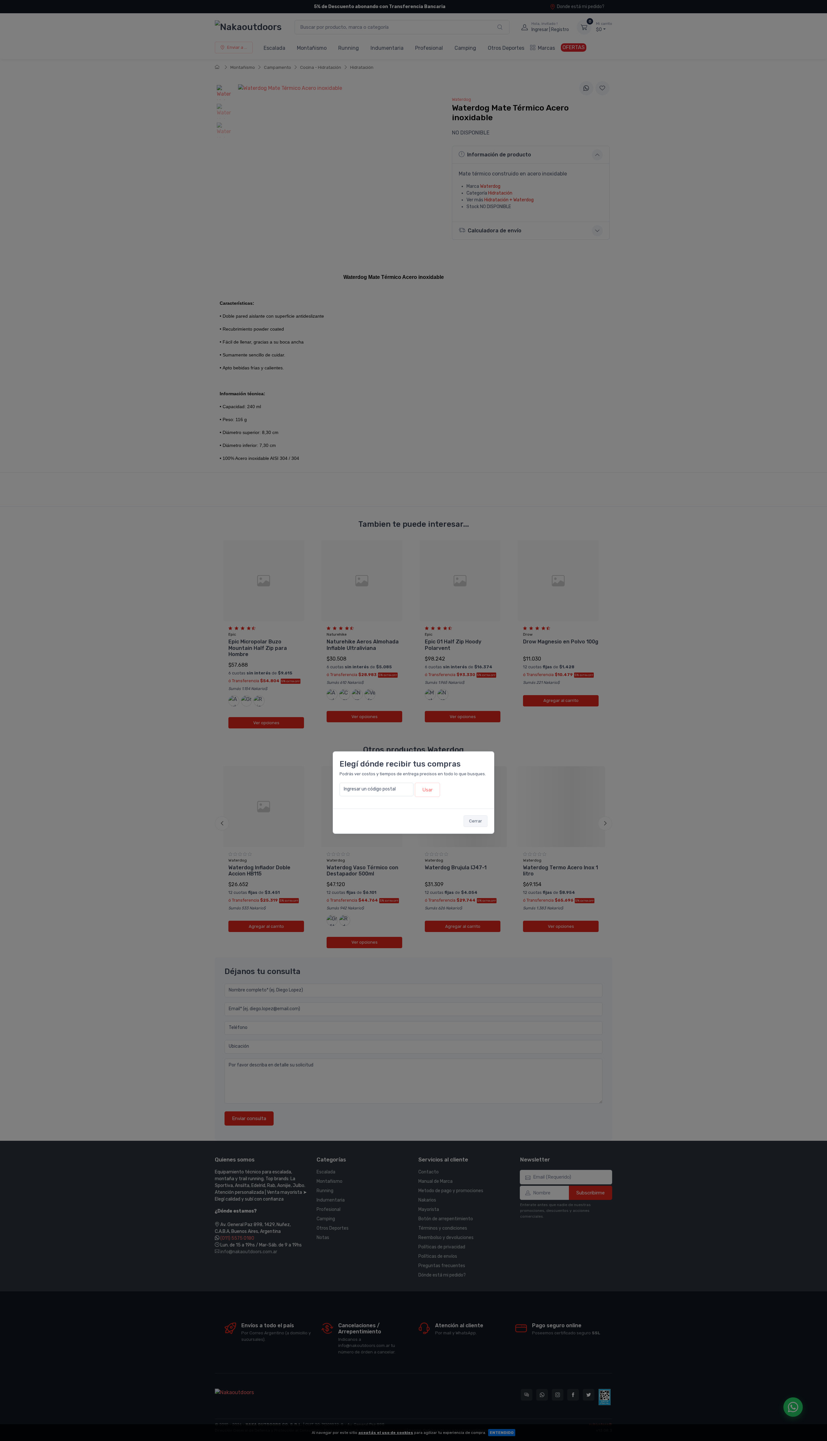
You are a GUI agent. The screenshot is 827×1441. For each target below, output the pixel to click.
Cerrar (475, 821)
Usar (427, 790)
